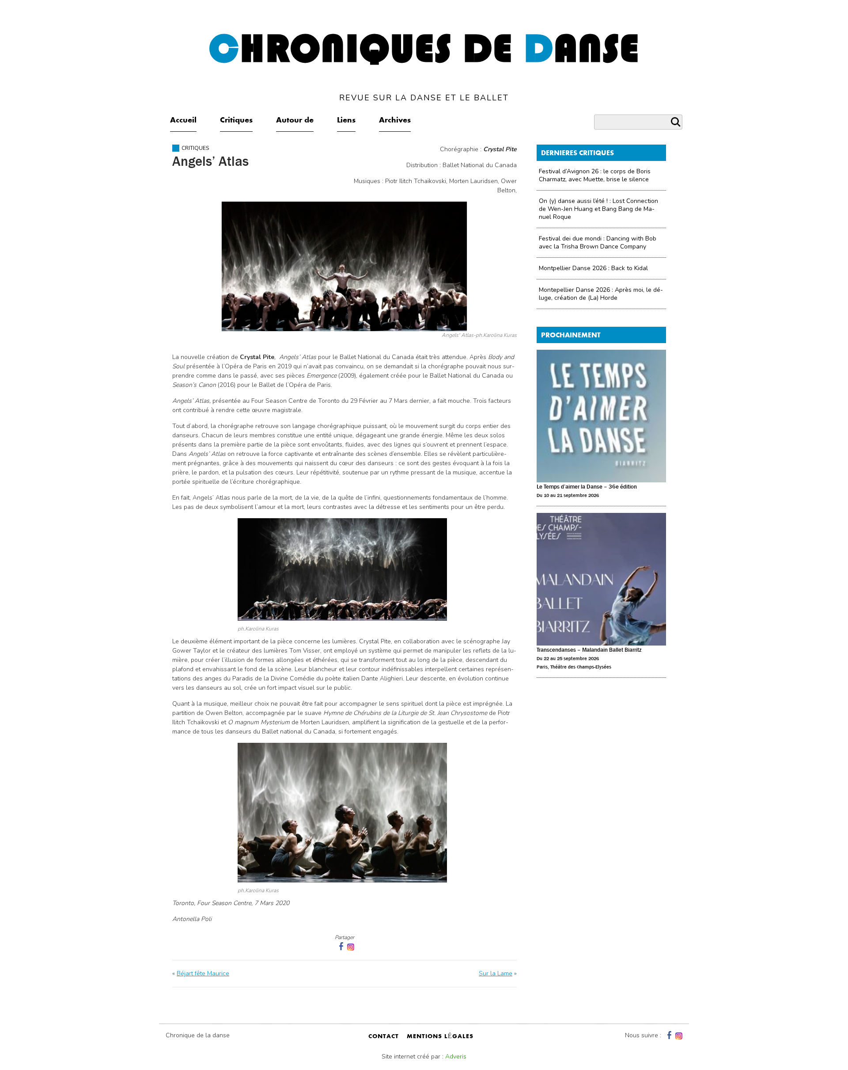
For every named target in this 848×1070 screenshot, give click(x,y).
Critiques (236, 121)
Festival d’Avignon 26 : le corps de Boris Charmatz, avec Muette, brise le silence (595, 175)
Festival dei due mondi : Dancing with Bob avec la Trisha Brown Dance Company (597, 242)
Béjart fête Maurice (203, 973)
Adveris (455, 1056)
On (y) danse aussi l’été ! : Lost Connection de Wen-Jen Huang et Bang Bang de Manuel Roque (598, 209)
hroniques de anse (424, 66)
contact (383, 1037)
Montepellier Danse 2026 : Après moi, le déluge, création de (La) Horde (601, 294)
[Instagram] (350, 946)
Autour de (295, 121)
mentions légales (440, 1037)
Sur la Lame (495, 973)
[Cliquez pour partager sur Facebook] (340, 946)
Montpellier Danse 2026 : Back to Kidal (593, 268)
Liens (346, 121)
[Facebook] (668, 1035)
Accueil (183, 121)
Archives (395, 121)
